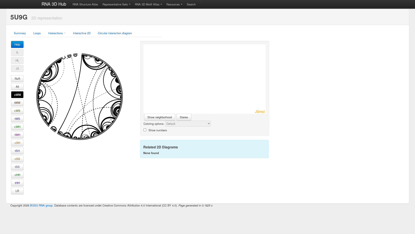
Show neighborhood (159, 117)
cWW (17, 95)
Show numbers (157, 130)
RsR (17, 78)
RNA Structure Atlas (85, 4)
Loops (37, 33)
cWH (17, 127)
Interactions (55, 33)
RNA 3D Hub (54, 4)
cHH (17, 175)
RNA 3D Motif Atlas (147, 4)
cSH (17, 143)
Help (17, 44)
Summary (20, 33)
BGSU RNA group (41, 205)
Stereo (184, 117)
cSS (17, 159)
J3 (17, 68)
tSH (17, 151)
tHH (17, 183)
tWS (17, 119)
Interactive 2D (82, 33)
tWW (17, 103)
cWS (17, 111)
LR (17, 191)
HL (17, 60)
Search (191, 4)
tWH (17, 135)
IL (17, 52)
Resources (173, 4)
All (17, 86)
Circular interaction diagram (115, 33)
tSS (17, 167)
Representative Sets (115, 4)
